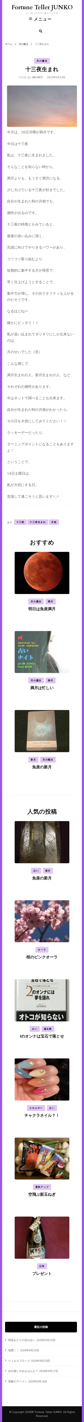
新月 (33, 759)
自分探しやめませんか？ (23, 1371)
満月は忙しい (42, 687)
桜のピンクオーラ (42, 957)
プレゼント (42, 1273)
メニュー (43, 19)
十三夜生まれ (38, 522)
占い (36, 870)
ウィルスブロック (19, 1361)
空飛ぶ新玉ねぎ (42, 1194)
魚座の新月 (42, 767)
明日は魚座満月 (42, 608)
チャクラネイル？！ (42, 1115)
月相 (54, 522)
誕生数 (48, 1028)
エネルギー (36, 1108)
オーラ (42, 949)
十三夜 (20, 522)
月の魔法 (42, 60)
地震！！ (13, 1350)
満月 (50, 601)
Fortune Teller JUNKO (42, 7)
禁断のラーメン (17, 1381)
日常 (42, 1266)
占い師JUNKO (35, 77)
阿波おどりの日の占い (22, 1340)
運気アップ (42, 1187)
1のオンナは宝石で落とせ (42, 1036)
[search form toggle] (40, 31)
